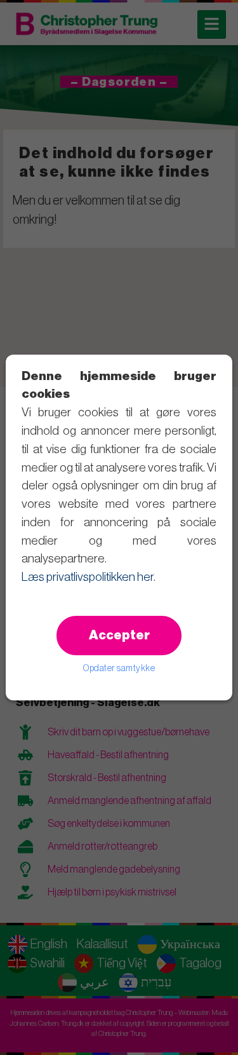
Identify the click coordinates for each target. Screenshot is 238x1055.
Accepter (119, 635)
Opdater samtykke (119, 668)
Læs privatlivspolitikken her (88, 577)
